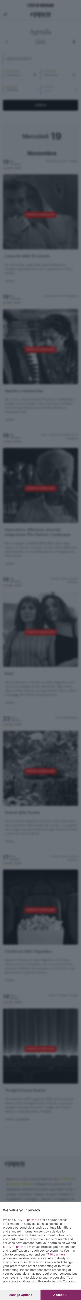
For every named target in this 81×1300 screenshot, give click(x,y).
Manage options (20, 1295)
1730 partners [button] (29, 1220)
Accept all (60, 1295)
